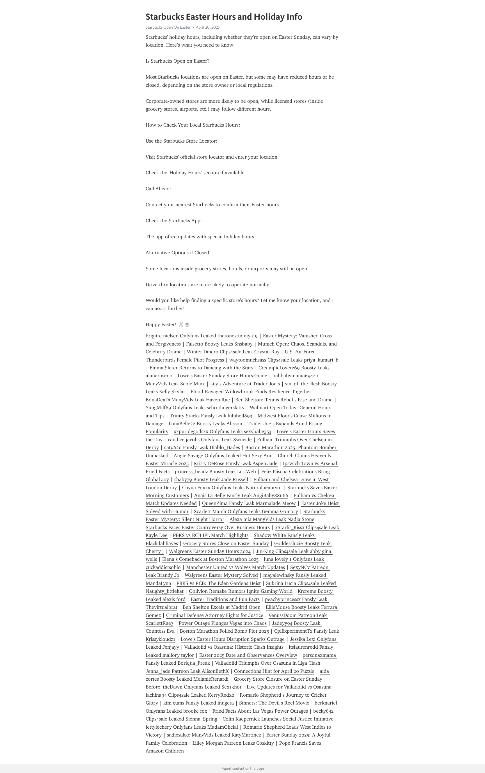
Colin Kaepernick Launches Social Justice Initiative (278, 719)
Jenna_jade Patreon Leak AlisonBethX (187, 671)
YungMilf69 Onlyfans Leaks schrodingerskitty (195, 407)
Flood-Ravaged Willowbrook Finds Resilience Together (251, 391)
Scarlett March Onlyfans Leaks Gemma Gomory (246, 511)
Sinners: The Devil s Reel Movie (274, 703)
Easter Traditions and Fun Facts (225, 599)
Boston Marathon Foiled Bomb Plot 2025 (224, 631)
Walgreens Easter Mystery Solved (221, 575)
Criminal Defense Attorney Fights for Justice (214, 615)
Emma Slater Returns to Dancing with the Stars (201, 368)
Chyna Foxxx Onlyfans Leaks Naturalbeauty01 (232, 487)
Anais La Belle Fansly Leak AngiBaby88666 (241, 495)
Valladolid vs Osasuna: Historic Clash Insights (233, 647)
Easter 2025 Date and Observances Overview (248, 655)
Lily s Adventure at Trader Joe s (245, 384)
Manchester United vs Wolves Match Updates (235, 567)
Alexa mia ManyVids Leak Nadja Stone (272, 519)
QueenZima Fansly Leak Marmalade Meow (249, 503)
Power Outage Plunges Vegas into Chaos (223, 623)
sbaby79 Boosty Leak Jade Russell (211, 479)
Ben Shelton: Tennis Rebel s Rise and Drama (284, 400)
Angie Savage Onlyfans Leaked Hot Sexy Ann (223, 455)
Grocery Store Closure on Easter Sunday (278, 679)
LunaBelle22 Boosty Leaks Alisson (205, 423)
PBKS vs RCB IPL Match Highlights (210, 535)
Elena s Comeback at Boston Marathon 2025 (210, 559)
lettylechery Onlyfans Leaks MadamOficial (192, 727)
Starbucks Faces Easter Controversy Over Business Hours (208, 527)
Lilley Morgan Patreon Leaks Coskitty (233, 743)
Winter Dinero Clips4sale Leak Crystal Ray (233, 352)
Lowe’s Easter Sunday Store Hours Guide (222, 375)
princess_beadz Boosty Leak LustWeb (215, 471)
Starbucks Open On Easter (168, 27)
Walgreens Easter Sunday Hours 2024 (210, 551)
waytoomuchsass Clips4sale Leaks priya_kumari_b (283, 360)
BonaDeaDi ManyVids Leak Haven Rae (188, 400)
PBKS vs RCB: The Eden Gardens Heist (219, 583)
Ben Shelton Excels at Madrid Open (221, 607)
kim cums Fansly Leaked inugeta (198, 703)
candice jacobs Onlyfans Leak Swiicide (210, 439)
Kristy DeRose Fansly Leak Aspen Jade (236, 463)
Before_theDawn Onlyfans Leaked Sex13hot (193, 687)
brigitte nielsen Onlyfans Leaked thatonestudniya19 (202, 336)
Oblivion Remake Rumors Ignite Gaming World (240, 591)
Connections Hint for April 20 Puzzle (274, 671)
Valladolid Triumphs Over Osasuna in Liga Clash (267, 663)
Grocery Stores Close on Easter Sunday (226, 543)
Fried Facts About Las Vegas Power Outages (260, 711)
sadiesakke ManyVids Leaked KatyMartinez (214, 735)
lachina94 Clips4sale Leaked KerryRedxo (190, 695)
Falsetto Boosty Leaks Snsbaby (219, 344)
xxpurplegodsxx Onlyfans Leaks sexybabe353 (222, 431)
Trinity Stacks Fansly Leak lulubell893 (211, 416)
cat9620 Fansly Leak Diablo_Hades (202, 447)
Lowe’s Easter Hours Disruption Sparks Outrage (233, 639)
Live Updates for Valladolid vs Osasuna (289, 687)
